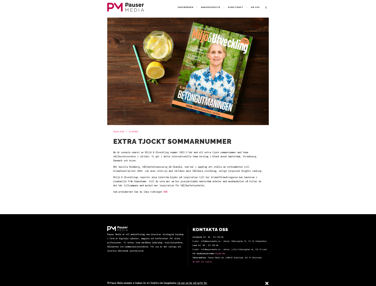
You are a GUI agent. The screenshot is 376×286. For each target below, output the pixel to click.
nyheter (134, 131)
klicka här (220, 253)
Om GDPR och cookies (202, 262)
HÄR (165, 191)
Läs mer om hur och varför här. (192, 283)
